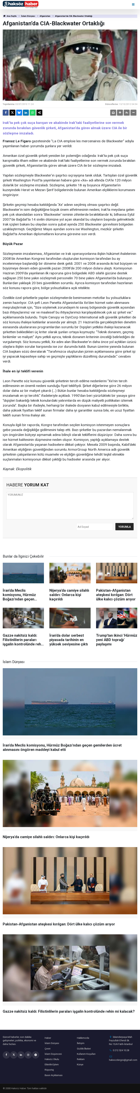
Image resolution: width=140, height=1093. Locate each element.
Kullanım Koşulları (86, 1054)
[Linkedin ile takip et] (21, 1055)
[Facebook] (6, 112)
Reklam (81, 1059)
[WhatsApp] (33, 112)
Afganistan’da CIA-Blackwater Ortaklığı (73, 16)
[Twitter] (12, 112)
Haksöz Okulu (52, 1059)
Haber (48, 1038)
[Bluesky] (19, 112)
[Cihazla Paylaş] (39, 112)
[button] (120, 112)
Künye (80, 1064)
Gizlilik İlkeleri (84, 1048)
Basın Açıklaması (54, 1075)
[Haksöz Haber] (20, 4)
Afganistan (45, 16)
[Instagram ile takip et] (28, 1055)
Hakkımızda (83, 1038)
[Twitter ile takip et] (13, 1055)
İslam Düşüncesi (53, 1054)
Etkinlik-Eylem (52, 1064)
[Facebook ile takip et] (6, 1055)
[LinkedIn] (26, 112)
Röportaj (49, 1069)
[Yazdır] (113, 112)
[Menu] (133, 4)
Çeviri (47, 1048)
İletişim (80, 1043)
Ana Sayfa (11, 16)
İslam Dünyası (28, 16)
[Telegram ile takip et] (35, 1055)
